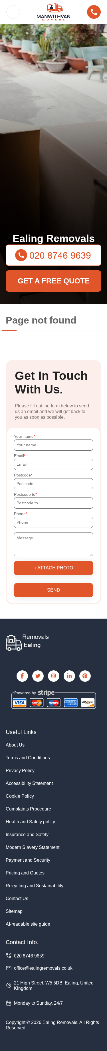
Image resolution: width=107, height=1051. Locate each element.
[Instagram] (53, 676)
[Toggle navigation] (13, 12)
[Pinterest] (85, 676)
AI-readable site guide (28, 924)
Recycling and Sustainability (34, 885)
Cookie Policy (20, 796)
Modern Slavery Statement (32, 847)
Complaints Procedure (28, 809)
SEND (53, 590)
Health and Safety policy (30, 821)
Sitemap (14, 911)
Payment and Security (28, 860)
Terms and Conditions (28, 757)
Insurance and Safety (27, 834)
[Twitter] (38, 676)
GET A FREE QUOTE (54, 281)
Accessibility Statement (29, 783)
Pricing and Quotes (25, 872)
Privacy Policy (20, 770)
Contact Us (17, 898)
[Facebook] (22, 676)
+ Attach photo (53, 567)
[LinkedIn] (69, 676)
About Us (15, 745)
